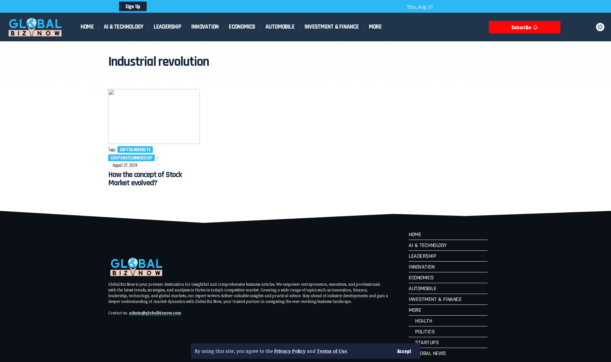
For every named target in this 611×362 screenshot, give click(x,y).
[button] (404, 351)
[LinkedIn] (468, 7)
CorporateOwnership (131, 157)
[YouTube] (451, 7)
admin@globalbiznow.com (155, 312)
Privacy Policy (290, 351)
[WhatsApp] (477, 7)
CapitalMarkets (135, 149)
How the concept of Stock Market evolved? (145, 179)
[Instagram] (459, 7)
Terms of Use (332, 351)
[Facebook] (442, 7)
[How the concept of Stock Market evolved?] (154, 116)
